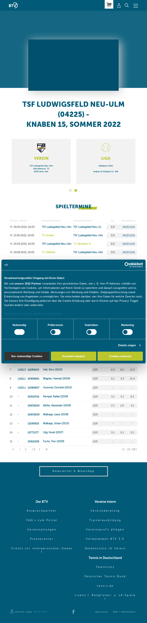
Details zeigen (127, 345)
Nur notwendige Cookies (26, 356)
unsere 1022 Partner (28, 283)
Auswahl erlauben (73, 356)
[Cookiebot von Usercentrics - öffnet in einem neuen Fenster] (127, 264)
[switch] (55, 332)
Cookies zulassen (120, 356)
